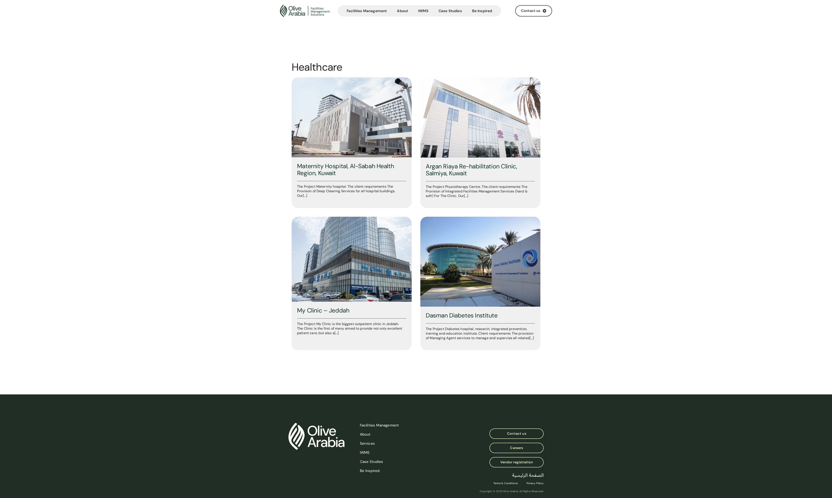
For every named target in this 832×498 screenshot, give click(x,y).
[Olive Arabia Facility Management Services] (307, 11)
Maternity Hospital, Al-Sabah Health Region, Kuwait (345, 169)
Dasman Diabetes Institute (462, 315)
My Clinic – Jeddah (323, 310)
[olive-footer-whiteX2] (316, 424)
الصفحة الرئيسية (528, 475)
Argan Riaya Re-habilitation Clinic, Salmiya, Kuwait (471, 169)
